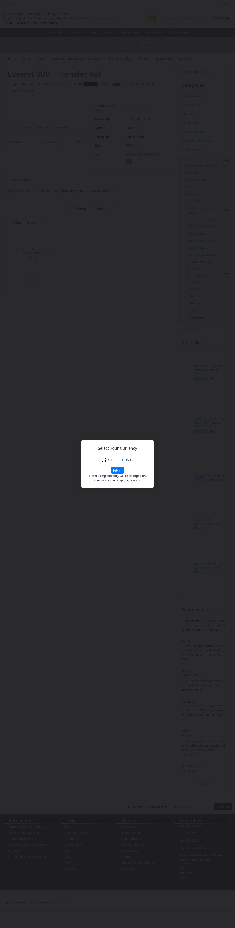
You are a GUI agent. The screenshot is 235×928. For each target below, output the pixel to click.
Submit (117, 470)
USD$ (129, 460)
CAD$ (109, 460)
